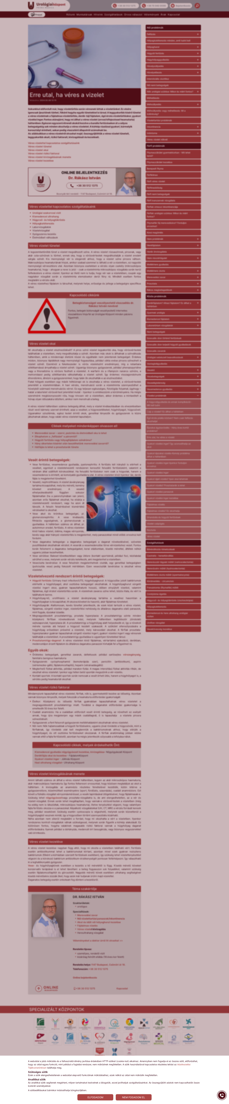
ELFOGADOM (95, 1097)
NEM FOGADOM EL (133, 1097)
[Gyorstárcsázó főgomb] (222, 1095)
